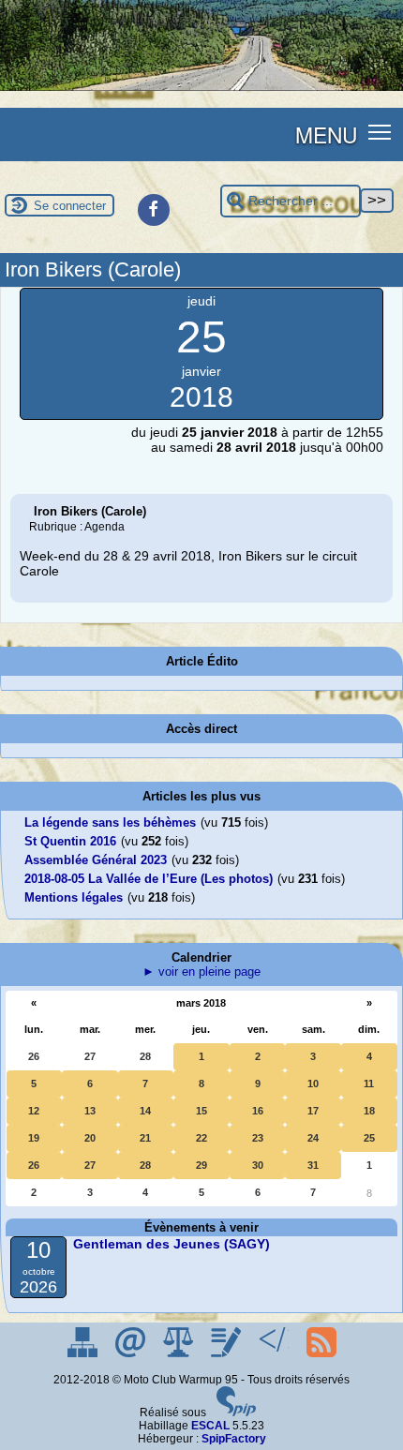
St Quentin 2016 (70, 841)
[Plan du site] (84, 1353)
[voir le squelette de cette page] (275, 1353)
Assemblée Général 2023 (95, 860)
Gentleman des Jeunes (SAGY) (171, 1243)
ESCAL (210, 1425)
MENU (326, 134)
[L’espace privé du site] (227, 1353)
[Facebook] (154, 210)
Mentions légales (73, 897)
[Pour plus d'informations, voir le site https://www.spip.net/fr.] (236, 1412)
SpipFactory (234, 1438)
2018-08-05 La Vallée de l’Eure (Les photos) (148, 879)
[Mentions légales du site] (179, 1353)
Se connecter (70, 206)
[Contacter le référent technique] (132, 1353)
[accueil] (201, 87)
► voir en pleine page (201, 971)
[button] (380, 130)
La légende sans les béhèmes (110, 822)
